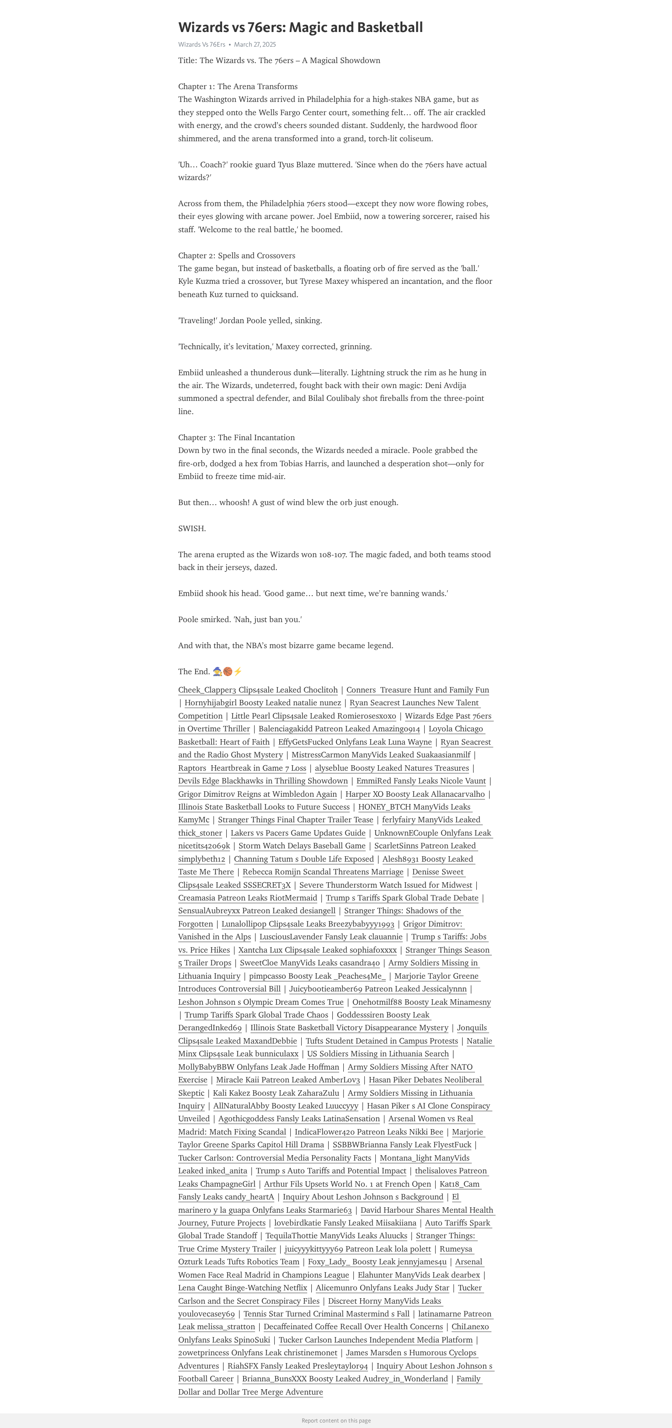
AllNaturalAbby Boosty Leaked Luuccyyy (285, 1106)
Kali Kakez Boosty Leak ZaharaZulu (276, 1093)
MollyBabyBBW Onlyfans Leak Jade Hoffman (258, 1067)
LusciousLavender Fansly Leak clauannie (331, 937)
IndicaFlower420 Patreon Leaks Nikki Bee (369, 1132)
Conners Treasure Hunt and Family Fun (418, 690)
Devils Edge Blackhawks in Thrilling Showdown (263, 781)
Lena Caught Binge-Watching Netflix (242, 1288)
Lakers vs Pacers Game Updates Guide (298, 833)
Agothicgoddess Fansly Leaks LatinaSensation (299, 1119)
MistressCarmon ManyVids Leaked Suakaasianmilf (381, 755)
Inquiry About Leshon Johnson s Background (363, 1197)
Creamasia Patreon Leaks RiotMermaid (247, 898)
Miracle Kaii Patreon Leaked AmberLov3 (288, 1080)
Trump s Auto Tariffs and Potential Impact (331, 1171)
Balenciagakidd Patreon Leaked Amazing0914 (339, 729)
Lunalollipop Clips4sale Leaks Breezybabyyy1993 (308, 924)
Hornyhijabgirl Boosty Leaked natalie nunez (263, 703)
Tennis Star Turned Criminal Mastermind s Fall (327, 1314)
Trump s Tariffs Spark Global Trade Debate (402, 898)
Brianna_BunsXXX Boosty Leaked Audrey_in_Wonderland (345, 1379)
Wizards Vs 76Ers (201, 44)
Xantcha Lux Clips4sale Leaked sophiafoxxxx (318, 950)
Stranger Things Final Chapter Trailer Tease (295, 820)
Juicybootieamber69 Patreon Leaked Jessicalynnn (378, 989)
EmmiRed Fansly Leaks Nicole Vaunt (421, 781)
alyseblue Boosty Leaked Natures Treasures (392, 768)
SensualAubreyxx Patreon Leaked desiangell (257, 911)
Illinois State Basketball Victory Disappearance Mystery (349, 1028)
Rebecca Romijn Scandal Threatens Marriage (323, 872)
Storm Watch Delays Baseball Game (302, 846)
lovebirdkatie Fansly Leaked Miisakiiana (345, 1223)
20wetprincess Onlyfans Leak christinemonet (257, 1353)
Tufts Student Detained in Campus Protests (382, 1041)
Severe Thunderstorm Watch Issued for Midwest (385, 885)
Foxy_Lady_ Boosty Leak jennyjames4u (377, 1262)
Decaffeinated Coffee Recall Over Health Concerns (353, 1326)
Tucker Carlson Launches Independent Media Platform (376, 1340)
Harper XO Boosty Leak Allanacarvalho (415, 794)
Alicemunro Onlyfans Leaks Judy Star (382, 1288)
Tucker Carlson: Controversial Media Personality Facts (274, 1158)
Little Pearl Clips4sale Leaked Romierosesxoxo (313, 716)
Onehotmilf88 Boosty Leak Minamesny (421, 1002)
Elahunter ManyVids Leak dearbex (419, 1275)
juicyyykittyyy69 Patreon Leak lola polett (358, 1249)
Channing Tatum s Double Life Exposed (304, 859)
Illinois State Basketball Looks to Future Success (264, 807)
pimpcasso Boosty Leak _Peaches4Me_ (317, 976)
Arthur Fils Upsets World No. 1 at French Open (347, 1184)
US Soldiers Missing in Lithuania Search (378, 1054)
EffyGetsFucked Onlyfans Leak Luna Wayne (355, 742)
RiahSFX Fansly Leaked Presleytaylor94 (298, 1366)
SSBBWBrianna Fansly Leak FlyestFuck (402, 1145)
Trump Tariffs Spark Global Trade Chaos (256, 1015)
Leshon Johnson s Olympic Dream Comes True (261, 1002)
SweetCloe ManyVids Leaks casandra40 (310, 963)
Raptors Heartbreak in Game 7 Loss (242, 768)
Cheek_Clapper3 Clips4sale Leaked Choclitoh (258, 690)
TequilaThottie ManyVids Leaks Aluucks (336, 1236)
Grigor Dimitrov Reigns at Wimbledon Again (257, 794)
